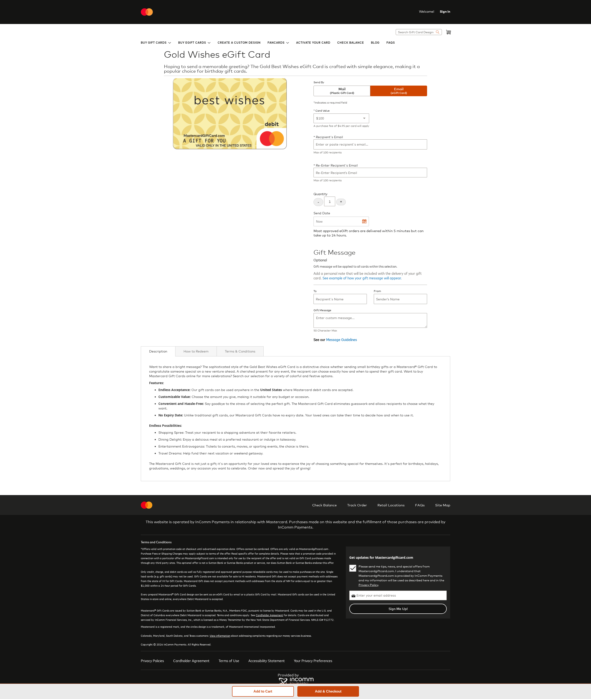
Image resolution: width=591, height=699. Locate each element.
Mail (342, 91)
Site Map (442, 505)
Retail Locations (390, 505)
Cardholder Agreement (269, 615)
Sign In (445, 11)
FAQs (420, 505)
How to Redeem (196, 351)
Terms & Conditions (240, 351)
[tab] (158, 351)
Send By (319, 82)
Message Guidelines (341, 339)
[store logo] (147, 12)
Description (158, 351)
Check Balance (324, 505)
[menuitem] (156, 42)
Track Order (357, 505)
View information (220, 635)
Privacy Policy (368, 585)
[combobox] (419, 32)
